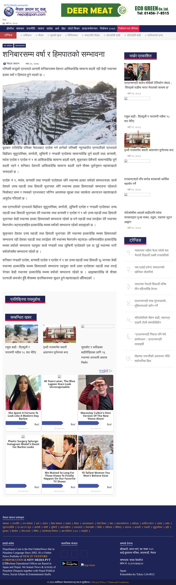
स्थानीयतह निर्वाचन (50, 531)
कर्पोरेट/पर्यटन (148, 523)
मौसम (40, 35)
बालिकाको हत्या (155, 35)
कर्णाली (37, 527)
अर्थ (57, 28)
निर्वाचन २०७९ (108, 28)
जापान (41, 28)
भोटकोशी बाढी (113, 35)
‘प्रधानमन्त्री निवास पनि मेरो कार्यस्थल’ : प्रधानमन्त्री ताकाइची (150, 339)
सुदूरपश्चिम (157, 527)
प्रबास (68, 523)
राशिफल (27, 35)
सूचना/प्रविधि (8, 527)
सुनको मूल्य (55, 35)
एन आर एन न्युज (24, 527)
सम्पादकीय (89, 527)
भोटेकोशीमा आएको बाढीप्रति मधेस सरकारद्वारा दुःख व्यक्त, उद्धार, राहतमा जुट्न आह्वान (148, 217)
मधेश (167, 523)
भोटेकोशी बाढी (134, 35)
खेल (63, 28)
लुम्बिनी (54, 527)
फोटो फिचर (74, 28)
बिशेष (99, 527)
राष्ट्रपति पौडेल (92, 35)
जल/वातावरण (20, 45)
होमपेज (10, 28)
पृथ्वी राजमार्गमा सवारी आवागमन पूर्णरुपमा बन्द (148, 150)
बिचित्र (118, 527)
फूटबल (5, 531)
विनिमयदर (73, 35)
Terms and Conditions (118, 582)
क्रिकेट (15, 531)
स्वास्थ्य (128, 527)
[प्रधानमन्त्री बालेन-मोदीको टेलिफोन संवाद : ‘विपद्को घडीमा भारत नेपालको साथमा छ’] (148, 72)
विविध (36, 531)
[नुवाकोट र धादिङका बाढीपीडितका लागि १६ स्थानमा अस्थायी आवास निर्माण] (97, 334)
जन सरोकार (8, 45)
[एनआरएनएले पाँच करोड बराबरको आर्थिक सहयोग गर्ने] (148, 168)
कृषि (167, 527)
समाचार (20, 28)
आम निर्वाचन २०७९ (69, 531)
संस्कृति (84, 531)
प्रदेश (50, 28)
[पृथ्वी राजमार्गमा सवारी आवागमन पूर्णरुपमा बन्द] (59, 334)
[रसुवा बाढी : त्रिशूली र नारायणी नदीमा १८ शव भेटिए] (21, 334)
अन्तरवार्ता (78, 527)
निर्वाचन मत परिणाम (128, 28)
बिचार (76, 523)
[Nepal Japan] (26, 10)
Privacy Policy (99, 582)
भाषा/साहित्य (65, 527)
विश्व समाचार (56, 523)
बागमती (138, 527)
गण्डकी (147, 527)
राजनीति (30, 28)
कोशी (45, 527)
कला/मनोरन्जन (89, 28)
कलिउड (135, 523)
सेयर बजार (25, 531)
